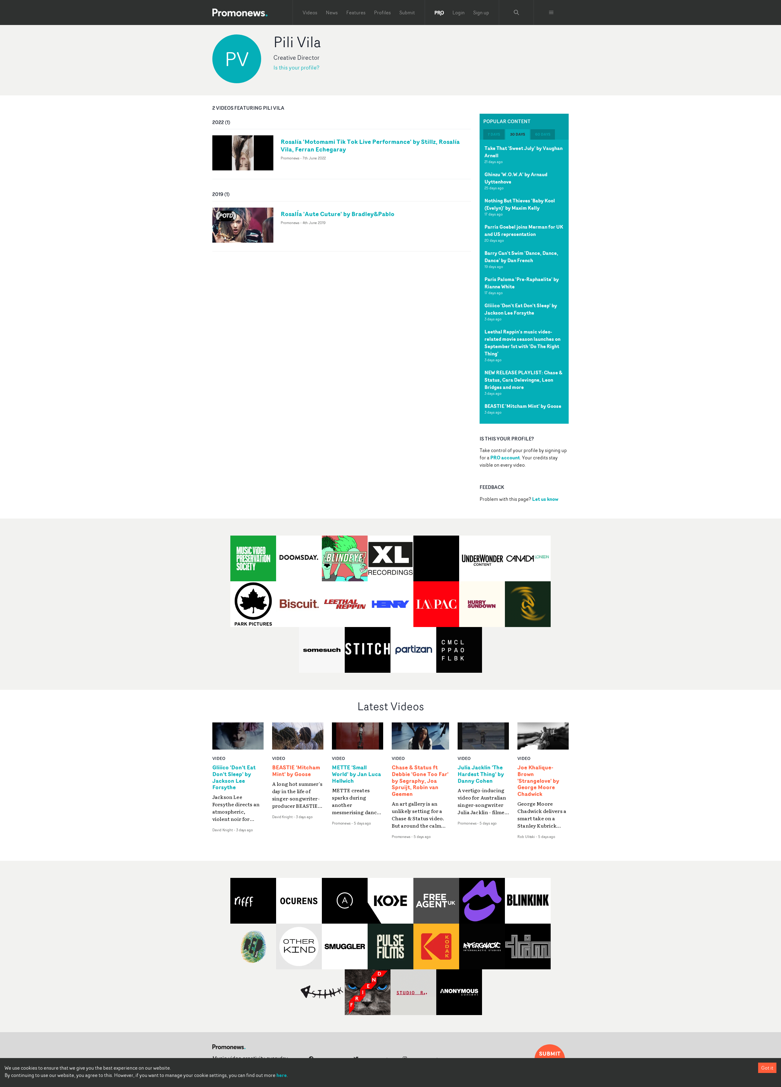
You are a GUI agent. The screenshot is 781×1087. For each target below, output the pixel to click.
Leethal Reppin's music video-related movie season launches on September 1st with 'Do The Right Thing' (522, 342)
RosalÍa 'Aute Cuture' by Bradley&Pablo (337, 214)
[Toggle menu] (551, 12)
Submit (407, 12)
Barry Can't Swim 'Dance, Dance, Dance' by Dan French (521, 256)
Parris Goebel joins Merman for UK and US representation (523, 230)
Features (355, 12)
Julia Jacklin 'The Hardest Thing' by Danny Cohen (481, 774)
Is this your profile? (296, 67)
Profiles (382, 12)
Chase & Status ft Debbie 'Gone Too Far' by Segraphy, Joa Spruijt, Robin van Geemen (420, 780)
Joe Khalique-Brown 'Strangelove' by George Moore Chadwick (538, 780)
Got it (767, 1067)
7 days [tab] (494, 134)
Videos (310, 12)
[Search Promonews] (516, 12)
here (281, 1075)
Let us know (545, 499)
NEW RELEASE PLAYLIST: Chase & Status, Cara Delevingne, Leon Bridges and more (523, 380)
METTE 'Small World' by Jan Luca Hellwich (356, 774)
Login (458, 12)
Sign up (481, 12)
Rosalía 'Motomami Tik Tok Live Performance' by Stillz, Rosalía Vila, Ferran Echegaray (370, 145)
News (332, 12)
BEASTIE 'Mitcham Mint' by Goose (522, 406)
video (218, 758)
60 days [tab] (542, 134)
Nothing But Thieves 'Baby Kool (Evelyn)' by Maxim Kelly (519, 204)
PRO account (505, 457)
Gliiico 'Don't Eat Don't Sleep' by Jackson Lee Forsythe (520, 309)
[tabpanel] (524, 282)
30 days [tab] (517, 134)
